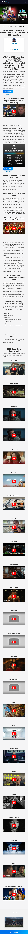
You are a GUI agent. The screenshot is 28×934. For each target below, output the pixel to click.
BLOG (4, 26)
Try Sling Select (8, 91)
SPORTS (10, 26)
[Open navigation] (25, 2)
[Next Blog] (25, 922)
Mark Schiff (14, 43)
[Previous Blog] (3, 922)
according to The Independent (10, 262)
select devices (6, 138)
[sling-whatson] (5, 2)
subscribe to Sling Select (14, 87)
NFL (16, 26)
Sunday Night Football (8, 282)
